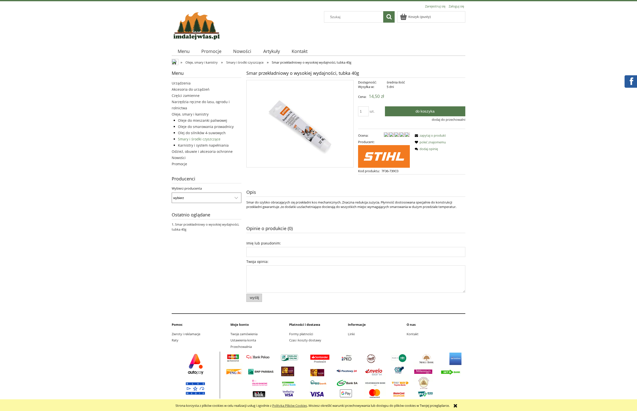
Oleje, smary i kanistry (190, 114)
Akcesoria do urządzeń (191, 89)
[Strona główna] (196, 25)
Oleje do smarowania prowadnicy (206, 126)
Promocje (179, 164)
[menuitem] (183, 51)
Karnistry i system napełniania (203, 145)
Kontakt (413, 334)
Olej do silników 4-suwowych (202, 132)
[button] (429, 135)
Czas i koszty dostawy (305, 340)
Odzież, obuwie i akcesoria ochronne (202, 151)
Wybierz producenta (187, 188)
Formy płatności (301, 334)
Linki (351, 334)
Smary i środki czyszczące (199, 139)
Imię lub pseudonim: (263, 243)
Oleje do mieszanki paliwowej (202, 120)
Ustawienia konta (243, 340)
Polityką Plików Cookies (289, 405)
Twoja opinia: (257, 261)
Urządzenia (181, 83)
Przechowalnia (241, 346)
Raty (175, 340)
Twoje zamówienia (244, 334)
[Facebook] (630, 81)
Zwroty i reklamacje (186, 334)
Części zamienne (186, 95)
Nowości (179, 157)
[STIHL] (384, 156)
